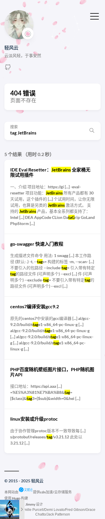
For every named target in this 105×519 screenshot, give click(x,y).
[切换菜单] (94, 15)
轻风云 (11, 47)
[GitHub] (7, 69)
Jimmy (30, 504)
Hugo (16, 498)
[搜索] (92, 131)
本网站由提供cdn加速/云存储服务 (38, 492)
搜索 (14, 127)
